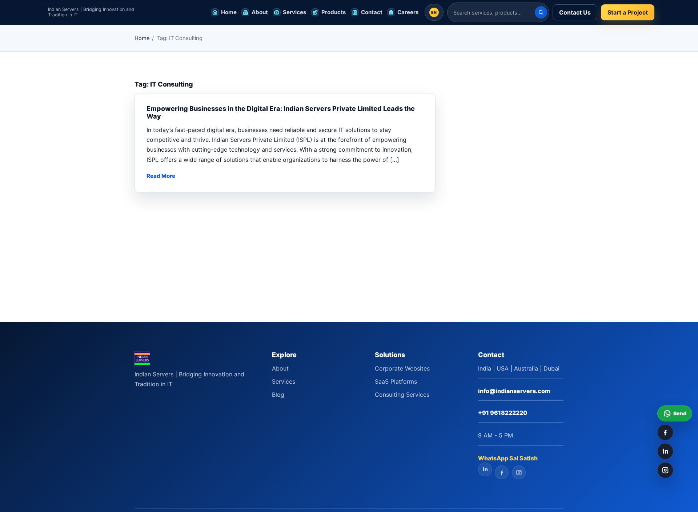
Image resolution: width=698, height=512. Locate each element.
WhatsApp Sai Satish (508, 458)
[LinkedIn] (665, 451)
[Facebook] (665, 432)
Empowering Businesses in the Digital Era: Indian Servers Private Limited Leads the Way (281, 112)
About (280, 368)
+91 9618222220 (502, 412)
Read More (161, 175)
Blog (278, 394)
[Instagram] (665, 470)
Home (142, 38)
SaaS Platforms (396, 381)
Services (283, 381)
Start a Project (627, 12)
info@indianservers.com (514, 391)
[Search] (541, 12)
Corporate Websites (402, 368)
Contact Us (575, 12)
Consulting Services (402, 394)
